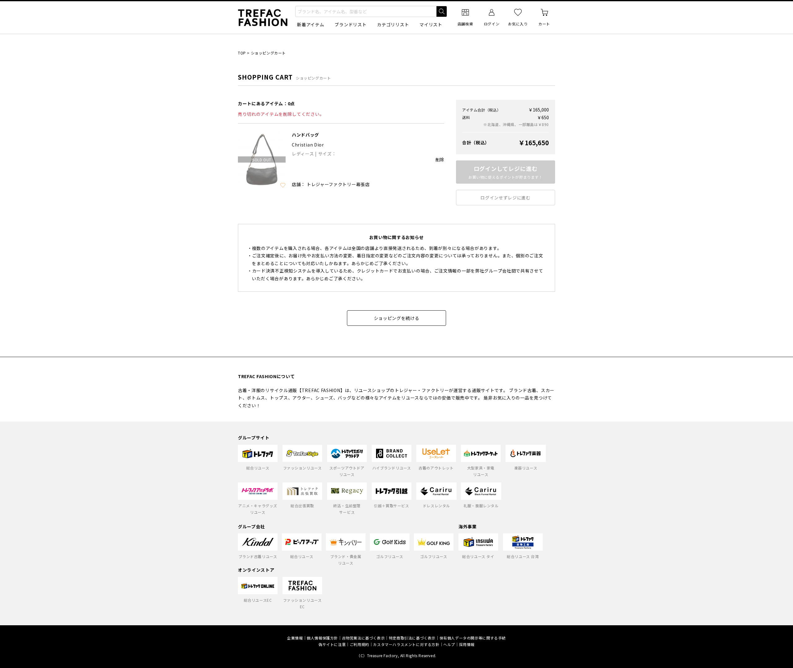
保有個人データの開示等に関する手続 (473, 637)
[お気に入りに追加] (283, 185)
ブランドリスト (350, 24)
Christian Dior (308, 145)
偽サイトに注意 (332, 644)
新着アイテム (310, 24)
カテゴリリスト (393, 24)
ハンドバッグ (305, 135)
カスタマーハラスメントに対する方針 (406, 644)
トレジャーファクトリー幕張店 (338, 184)
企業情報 (295, 637)
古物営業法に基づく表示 (363, 637)
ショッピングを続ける (396, 318)
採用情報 (467, 644)
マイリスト (430, 24)
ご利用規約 (359, 644)
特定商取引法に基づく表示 (412, 637)
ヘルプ (449, 644)
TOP (242, 52)
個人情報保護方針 (322, 637)
